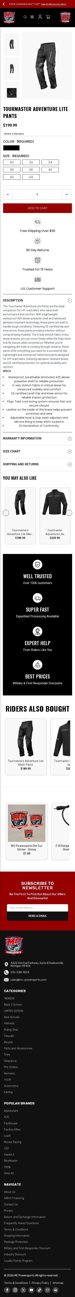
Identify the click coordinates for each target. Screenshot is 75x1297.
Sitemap (58, 1283)
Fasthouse (10, 1123)
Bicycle (8, 1042)
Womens (9, 1073)
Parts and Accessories (18, 1048)
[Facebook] (7, 1290)
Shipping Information (17, 1235)
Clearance (10, 1061)
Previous (5, 4)
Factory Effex (12, 1129)
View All (9, 1173)
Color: (18, 141)
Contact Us (11, 1204)
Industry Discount (15, 1254)
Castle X (9, 1154)
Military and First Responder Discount (27, 1248)
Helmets (9, 1023)
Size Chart (12, 451)
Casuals (9, 1036)
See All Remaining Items (61, 4)
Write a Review (14, 134)
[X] (23, 1290)
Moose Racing (12, 1142)
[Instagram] (15, 1290)
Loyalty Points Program (18, 1260)
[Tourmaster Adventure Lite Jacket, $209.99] (55, 506)
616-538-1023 (20, 972)
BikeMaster (11, 1160)
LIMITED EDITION (13, 1011)
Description (13, 300)
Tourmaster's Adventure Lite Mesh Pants (20, 532)
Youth (7, 1079)
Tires (7, 1054)
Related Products (37, 478)
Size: (16, 155)
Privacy (8, 1210)
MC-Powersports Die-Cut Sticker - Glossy (26, 847)
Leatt (7, 1136)
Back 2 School (13, 1004)
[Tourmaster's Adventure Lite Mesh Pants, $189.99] (20, 506)
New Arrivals (12, 1017)
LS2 (6, 1148)
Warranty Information (22, 438)
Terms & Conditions (16, 1229)
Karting (8, 1092)
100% (7, 1167)
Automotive (11, 1086)
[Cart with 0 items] (48, 17)
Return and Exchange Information (25, 1217)
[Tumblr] (39, 1290)
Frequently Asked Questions (21, 1223)
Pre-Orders (11, 1067)
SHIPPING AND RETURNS (21, 464)
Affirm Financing (14, 1198)
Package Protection (16, 1242)
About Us (9, 1192)
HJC (6, 1117)
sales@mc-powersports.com (29, 979)
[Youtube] (31, 1290)
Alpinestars (11, 1111)
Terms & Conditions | (17, 1283)
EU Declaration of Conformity (39, 426)
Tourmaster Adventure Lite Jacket (55, 532)
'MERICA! (9, 998)
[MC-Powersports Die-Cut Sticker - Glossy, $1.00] (26, 823)
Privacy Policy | (42, 1283)
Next (69, 4)
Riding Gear (11, 1029)
